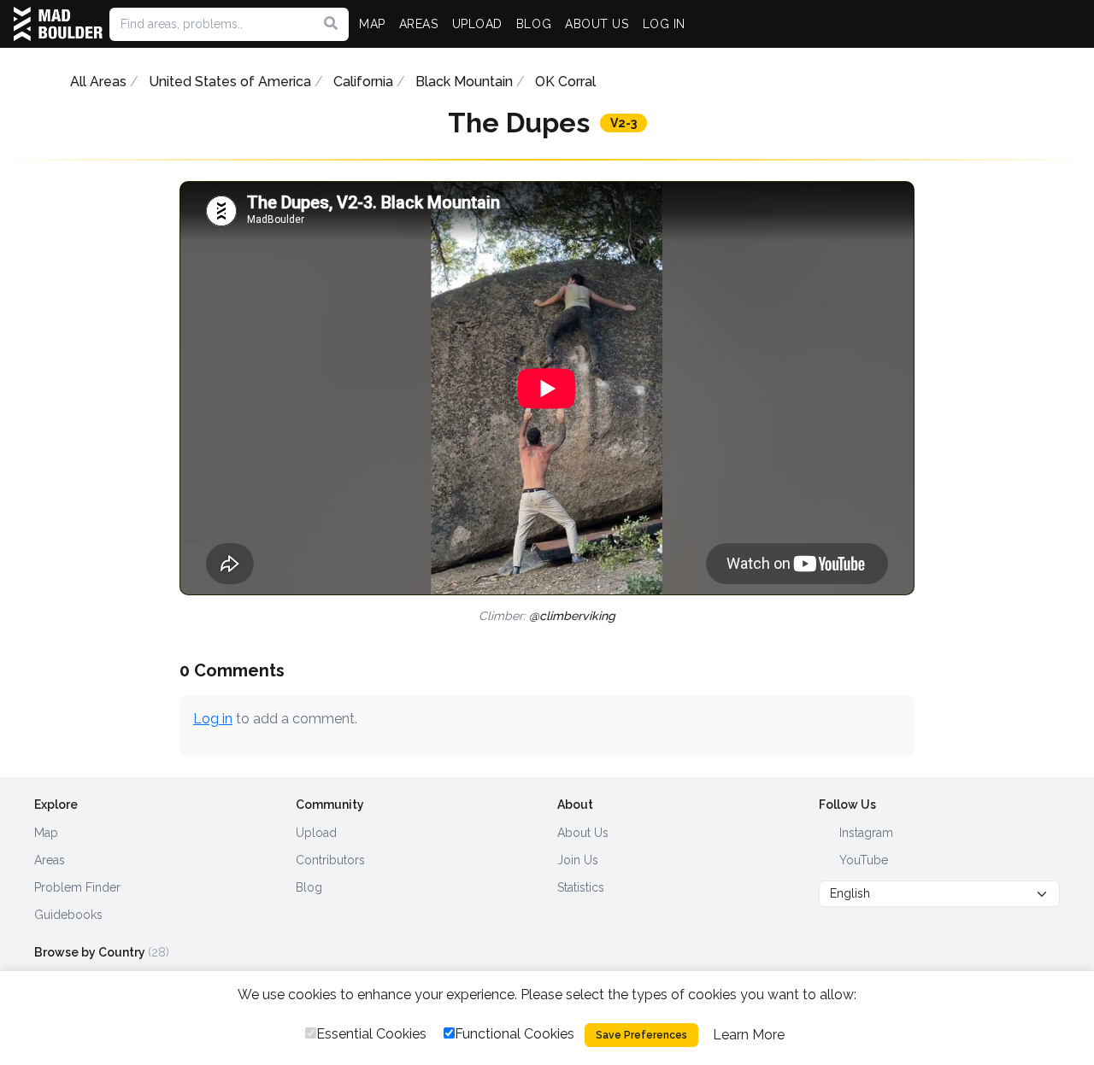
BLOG (533, 24)
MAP (372, 24)
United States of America (230, 81)
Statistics (580, 887)
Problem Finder (77, 887)
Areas (49, 860)
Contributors (330, 860)
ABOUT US (596, 24)
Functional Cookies (514, 1034)
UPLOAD (477, 24)
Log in (212, 719)
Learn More (749, 1035)
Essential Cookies (371, 1034)
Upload (316, 833)
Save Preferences (641, 1035)
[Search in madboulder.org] (331, 24)
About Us (583, 833)
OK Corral (565, 81)
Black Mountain (464, 81)
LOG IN (664, 24)
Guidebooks (68, 915)
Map (46, 833)
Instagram (864, 833)
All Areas (98, 81)
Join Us (577, 860)
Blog (309, 887)
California (363, 81)
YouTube (862, 860)
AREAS (418, 24)
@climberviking (572, 616)
